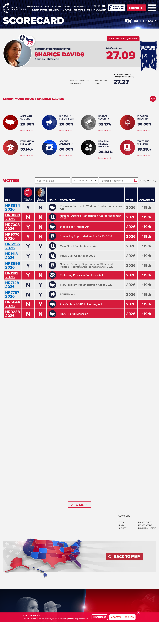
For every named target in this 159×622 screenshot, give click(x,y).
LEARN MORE (99, 617)
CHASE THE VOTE (74, 9)
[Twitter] (99, 5)
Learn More (25, 130)
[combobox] (74, 180)
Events (67, 6)
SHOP (47, 6)
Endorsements (79, 6)
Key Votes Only (149, 181)
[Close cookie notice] (138, 612)
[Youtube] (103, 5)
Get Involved (96, 9)
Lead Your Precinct (46, 9)
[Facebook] (90, 5)
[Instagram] (94, 5)
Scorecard (56, 6)
